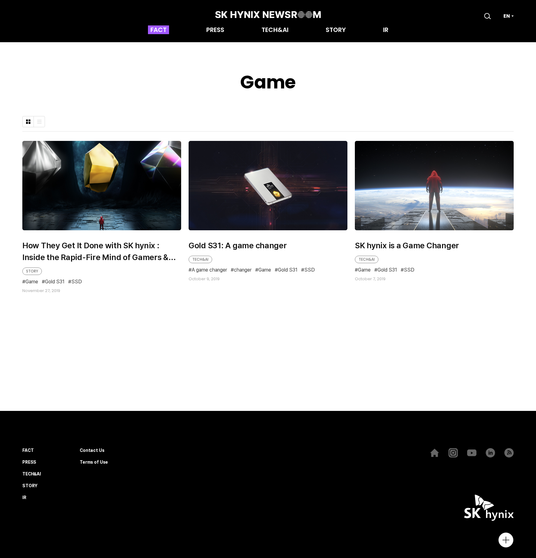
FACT (158, 30)
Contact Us (92, 450)
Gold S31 (55, 282)
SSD (76, 282)
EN (506, 16)
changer (243, 270)
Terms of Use (94, 462)
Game (31, 282)
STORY (336, 30)
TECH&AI (274, 30)
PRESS (215, 30)
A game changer (209, 270)
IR (385, 30)
